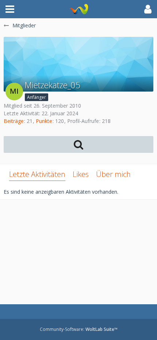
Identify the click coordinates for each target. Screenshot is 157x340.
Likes (81, 174)
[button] (10, 9)
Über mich (113, 174)
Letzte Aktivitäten (37, 174)
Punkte (44, 120)
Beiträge (14, 120)
